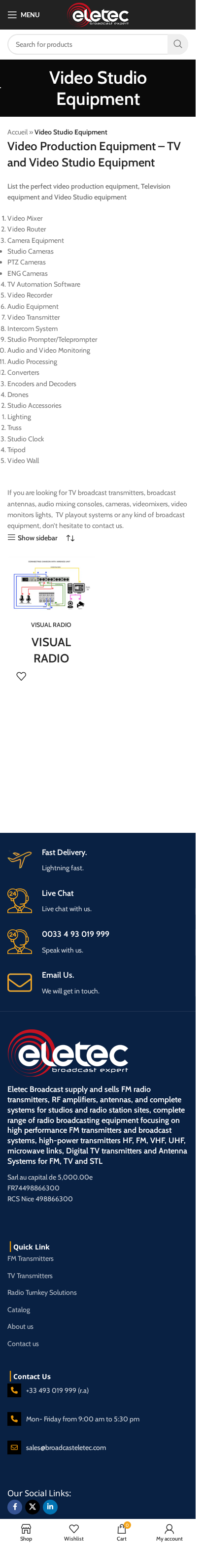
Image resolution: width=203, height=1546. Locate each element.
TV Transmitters (30, 1275)
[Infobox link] (101, 983)
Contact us (23, 1343)
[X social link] (32, 1507)
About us (20, 1326)
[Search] (178, 44)
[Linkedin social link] (50, 1507)
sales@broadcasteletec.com (66, 1447)
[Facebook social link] (14, 1507)
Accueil (17, 132)
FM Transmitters (30, 1258)
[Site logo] (98, 13)
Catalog (18, 1309)
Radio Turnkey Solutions (42, 1292)
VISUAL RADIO (51, 624)
